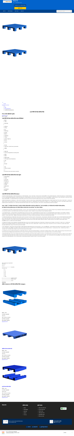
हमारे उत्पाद (16, 11)
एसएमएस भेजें (35, 426)
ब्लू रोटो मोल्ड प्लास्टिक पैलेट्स (6, 386)
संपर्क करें (22, 11)
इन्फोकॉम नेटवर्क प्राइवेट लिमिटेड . (10, 432)
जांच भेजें (20, 8)
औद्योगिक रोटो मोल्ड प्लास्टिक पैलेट (7, 348)
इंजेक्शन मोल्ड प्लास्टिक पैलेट (42, 407)
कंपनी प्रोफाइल (10, 11)
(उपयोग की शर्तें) (15, 431)
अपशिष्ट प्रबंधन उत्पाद (41, 412)
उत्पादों (5, 107)
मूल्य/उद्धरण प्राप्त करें (5, 115)
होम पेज (4, 11)
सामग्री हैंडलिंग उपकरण (42, 414)
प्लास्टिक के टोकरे (41, 411)
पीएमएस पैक (17, 1)
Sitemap (25, 414)
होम (4, 106)
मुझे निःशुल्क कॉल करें (44, 426)
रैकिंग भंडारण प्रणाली (41, 416)
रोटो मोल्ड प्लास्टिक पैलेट (7, 108)
